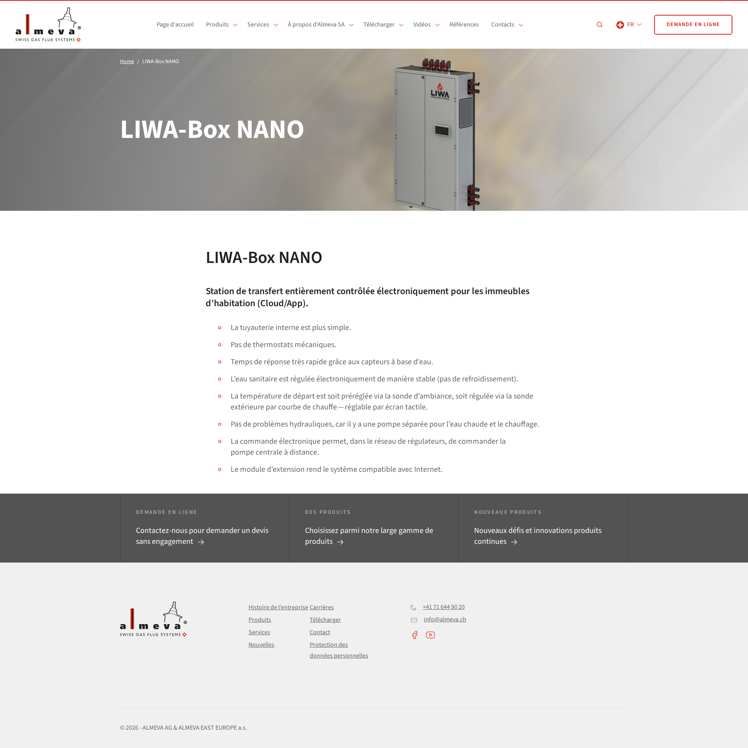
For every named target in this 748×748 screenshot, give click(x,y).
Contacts (502, 24)
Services (258, 24)
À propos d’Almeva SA (316, 24)
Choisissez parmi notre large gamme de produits (369, 536)
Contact (320, 632)
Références (464, 24)
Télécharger (379, 24)
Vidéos (422, 24)
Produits (217, 24)
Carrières (322, 607)
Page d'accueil (175, 24)
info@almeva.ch (445, 619)
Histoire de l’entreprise (278, 607)
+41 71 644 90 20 (444, 607)
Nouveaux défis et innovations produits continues (538, 536)
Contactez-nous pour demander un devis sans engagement (202, 536)
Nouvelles (261, 644)
